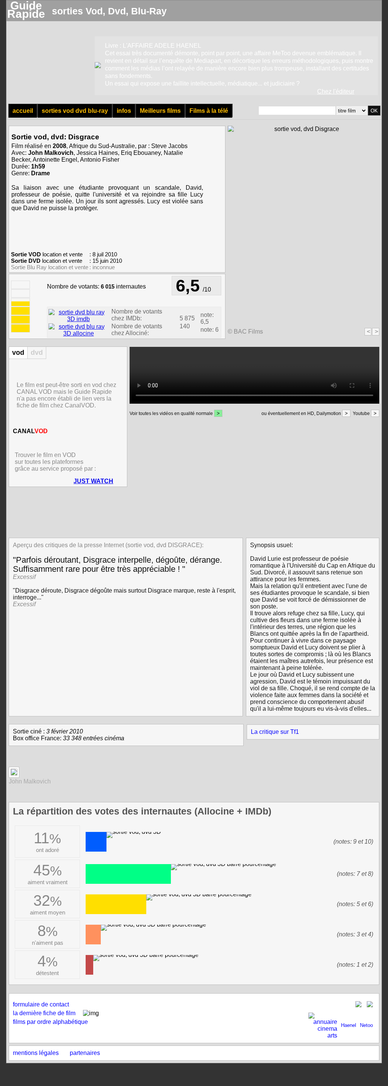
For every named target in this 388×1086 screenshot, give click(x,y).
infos (124, 111)
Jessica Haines (97, 153)
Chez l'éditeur (335, 91)
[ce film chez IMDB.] (78, 319)
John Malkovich (51, 153)
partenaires (85, 1053)
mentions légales (36, 1053)
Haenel (348, 1025)
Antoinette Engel (55, 159)
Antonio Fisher (99, 159)
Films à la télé (208, 111)
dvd (37, 352)
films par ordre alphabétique (50, 1022)
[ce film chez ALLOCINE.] (78, 333)
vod (18, 352)
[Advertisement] (192, 512)
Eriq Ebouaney (141, 153)
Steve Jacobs (169, 146)
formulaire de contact (41, 1004)
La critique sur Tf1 (275, 732)
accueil (23, 111)
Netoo (366, 1025)
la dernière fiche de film (44, 1013)
